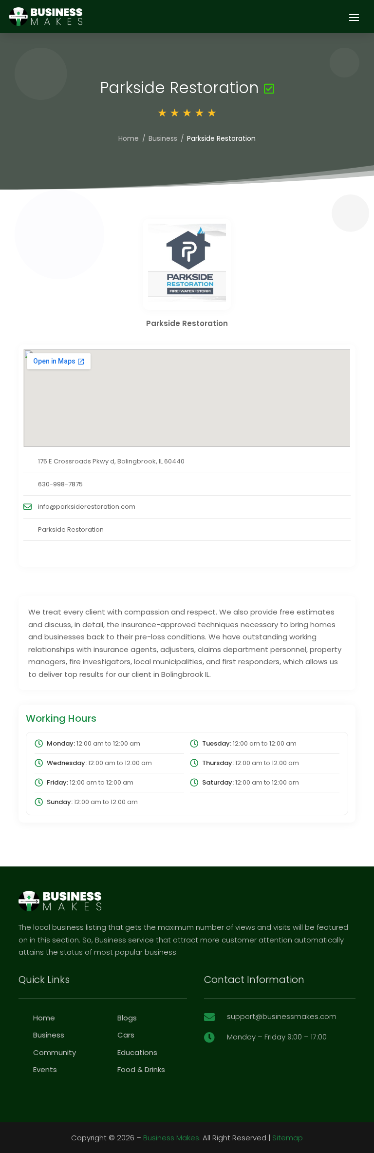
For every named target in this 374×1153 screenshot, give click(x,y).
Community (54, 1052)
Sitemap (287, 1138)
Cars (125, 1035)
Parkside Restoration (71, 529)
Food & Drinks (141, 1069)
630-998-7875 (60, 484)
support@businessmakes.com (282, 1016)
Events (45, 1069)
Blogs (127, 1018)
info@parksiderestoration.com (86, 506)
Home (128, 138)
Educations (137, 1052)
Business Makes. (172, 1138)
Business (163, 138)
